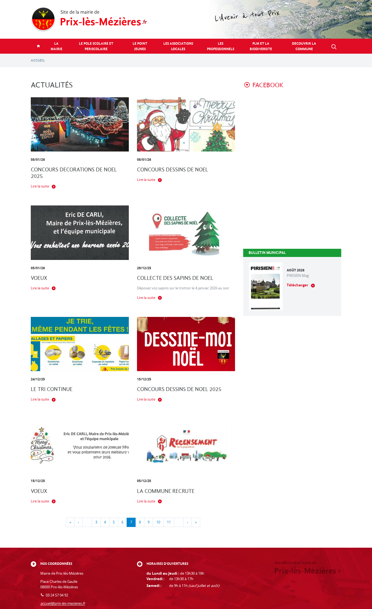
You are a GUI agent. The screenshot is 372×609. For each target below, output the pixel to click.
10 (158, 522)
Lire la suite (40, 186)
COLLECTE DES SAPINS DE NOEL (175, 278)
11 (169, 522)
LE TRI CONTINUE (51, 389)
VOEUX (39, 278)
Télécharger (297, 285)
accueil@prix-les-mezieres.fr (62, 603)
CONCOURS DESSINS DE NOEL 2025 (179, 389)
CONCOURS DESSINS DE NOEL (172, 169)
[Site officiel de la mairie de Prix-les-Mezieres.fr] (186, 19)
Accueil (38, 60)
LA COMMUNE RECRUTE (165, 491)
